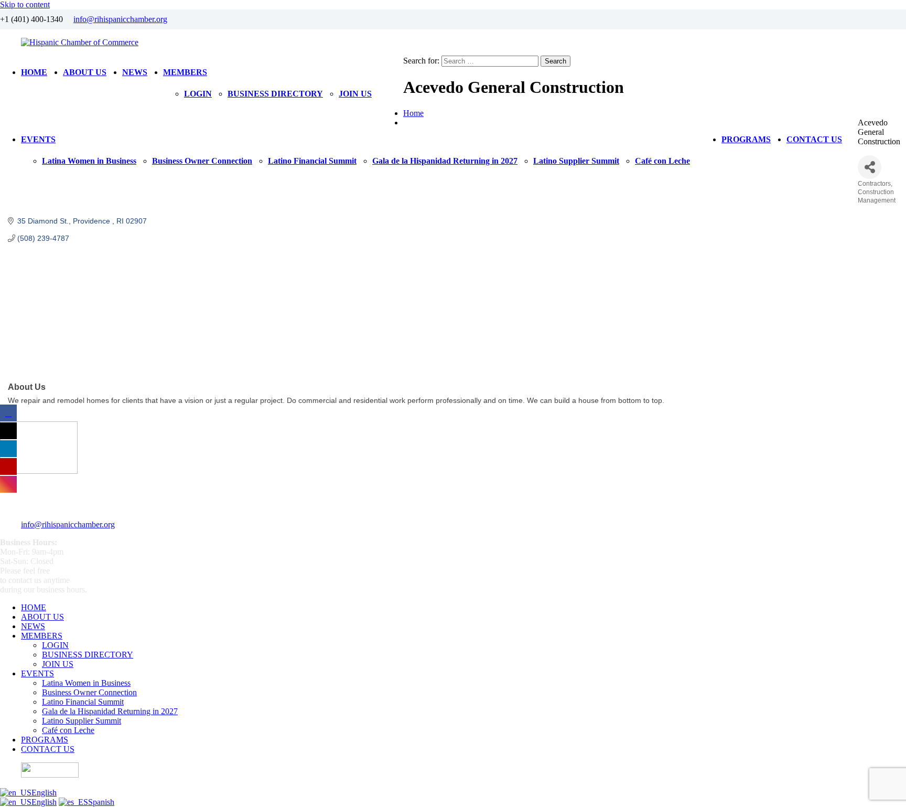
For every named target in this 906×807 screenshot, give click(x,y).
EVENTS (38, 139)
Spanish (101, 802)
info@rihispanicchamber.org (120, 19)
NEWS (134, 72)
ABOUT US (84, 72)
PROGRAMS (746, 139)
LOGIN (198, 93)
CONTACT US (814, 139)
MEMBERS (185, 72)
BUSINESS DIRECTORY (275, 93)
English (44, 792)
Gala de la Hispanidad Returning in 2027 (444, 160)
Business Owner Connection (202, 160)
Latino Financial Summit (312, 160)
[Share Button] (869, 167)
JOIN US (355, 93)
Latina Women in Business (89, 160)
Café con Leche (662, 160)
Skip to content (25, 4)
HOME (34, 72)
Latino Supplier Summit (576, 160)
